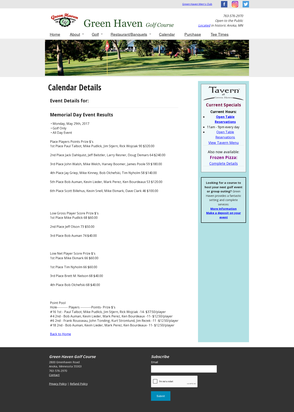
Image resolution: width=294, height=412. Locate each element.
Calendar (167, 34)
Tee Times (220, 34)
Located (204, 25)
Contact (54, 375)
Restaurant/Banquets (129, 34)
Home (55, 34)
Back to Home (60, 334)
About (75, 34)
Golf (95, 34)
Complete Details (223, 163)
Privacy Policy (58, 384)
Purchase (192, 34)
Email (154, 362)
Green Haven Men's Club (197, 4)
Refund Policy (79, 384)
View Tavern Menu (223, 142)
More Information (223, 209)
